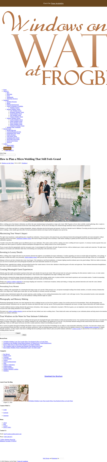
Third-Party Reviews (12, 98)
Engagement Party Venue (13, 133)
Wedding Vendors (14, 107)
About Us (6, 91)
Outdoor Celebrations (9, 364)
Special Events (7, 128)
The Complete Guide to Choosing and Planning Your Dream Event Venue (22, 346)
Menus (8, 103)
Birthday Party (7, 355)
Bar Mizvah (6, 354)
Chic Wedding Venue (15, 110)
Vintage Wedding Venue (16, 116)
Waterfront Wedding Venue (17, 125)
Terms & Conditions (22, 461)
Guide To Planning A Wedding (15, 106)
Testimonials (10, 97)
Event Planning (7, 358)
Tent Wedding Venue (15, 115)
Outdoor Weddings (8, 367)
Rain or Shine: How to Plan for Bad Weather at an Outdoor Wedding (21, 344)
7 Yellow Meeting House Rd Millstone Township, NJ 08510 (8, 440)
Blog (8, 92)
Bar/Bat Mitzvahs (11, 130)
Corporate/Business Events (14, 132)
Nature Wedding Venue (16, 121)
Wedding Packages (12, 101)
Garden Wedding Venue (16, 119)
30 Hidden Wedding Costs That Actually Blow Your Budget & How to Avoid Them (25, 341)
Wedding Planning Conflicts (10, 369)
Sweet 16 (9, 142)
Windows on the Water (8, 163)
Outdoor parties (7, 366)
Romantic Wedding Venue (17, 112)
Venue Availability (57, 3)
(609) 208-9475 (8, 436)
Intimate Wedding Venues (13, 109)
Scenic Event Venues (12, 141)
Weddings (6, 100)
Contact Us (7, 148)
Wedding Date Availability (14, 127)
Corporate (6, 357)
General (5, 360)
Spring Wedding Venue (16, 124)
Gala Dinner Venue (12, 136)
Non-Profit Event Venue (13, 139)
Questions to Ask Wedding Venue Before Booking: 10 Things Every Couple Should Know (27, 343)
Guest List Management (9, 361)
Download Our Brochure (53, 376)
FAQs (8, 95)
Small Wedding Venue (16, 113)
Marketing (54, 458)
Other (4, 363)
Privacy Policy (7, 427)
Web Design (46, 458)
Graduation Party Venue (13, 138)
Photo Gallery (10, 145)
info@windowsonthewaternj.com (12, 434)
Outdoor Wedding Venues (13, 118)
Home (5, 89)
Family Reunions (11, 135)
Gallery (5, 144)
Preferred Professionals (13, 104)
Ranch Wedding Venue (16, 122)
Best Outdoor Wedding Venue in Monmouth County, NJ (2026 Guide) (22, 347)
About (5, 422)
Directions (9, 94)
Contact (5, 425)
